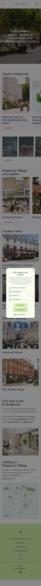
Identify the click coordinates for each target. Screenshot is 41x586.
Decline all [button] (20, 310)
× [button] (32, 270)
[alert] (20, 293)
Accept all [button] (20, 305)
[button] (10, 288)
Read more (26, 283)
